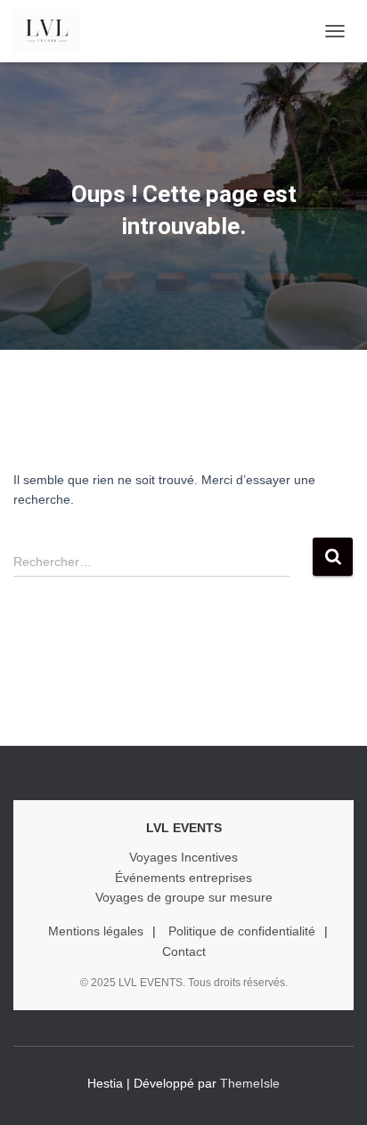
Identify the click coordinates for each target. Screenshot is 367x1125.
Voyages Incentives (183, 857)
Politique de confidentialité (241, 931)
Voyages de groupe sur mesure (184, 897)
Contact (184, 951)
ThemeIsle (250, 1083)
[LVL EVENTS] (53, 31)
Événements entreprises (183, 877)
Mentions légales (95, 931)
